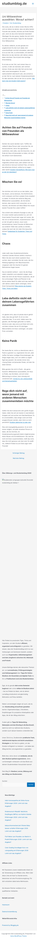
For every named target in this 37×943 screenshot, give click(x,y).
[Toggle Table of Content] (3, 95)
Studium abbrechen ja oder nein (20, 422)
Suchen (4, 781)
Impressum (5, 905)
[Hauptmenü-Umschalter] (33, 3)
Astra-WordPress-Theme (18, 936)
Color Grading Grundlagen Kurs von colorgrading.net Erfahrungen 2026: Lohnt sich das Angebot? (17, 850)
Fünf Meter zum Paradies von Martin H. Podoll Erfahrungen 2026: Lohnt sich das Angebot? (18, 839)
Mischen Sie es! (10, 103)
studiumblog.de (14, 3)
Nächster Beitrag (18, 458)
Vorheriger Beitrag (18, 453)
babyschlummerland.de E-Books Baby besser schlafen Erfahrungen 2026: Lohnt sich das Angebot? (17, 828)
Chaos (7, 105)
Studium (6, 23)
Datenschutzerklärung (9, 911)
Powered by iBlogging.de (10, 925)
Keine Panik (9, 113)
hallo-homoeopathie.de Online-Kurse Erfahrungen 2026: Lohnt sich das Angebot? (17, 803)
